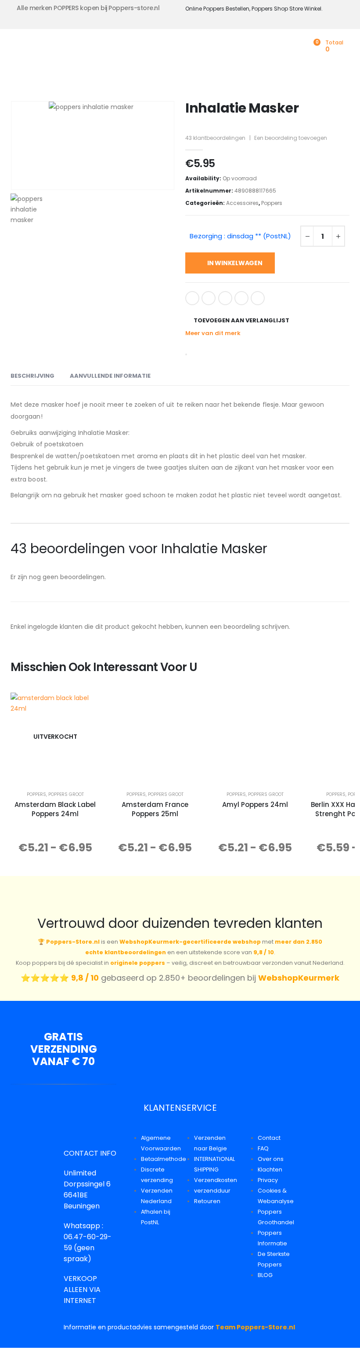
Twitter (209, 298)
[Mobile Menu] (17, 48)
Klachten (270, 1169)
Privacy (268, 1180)
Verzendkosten (215, 1180)
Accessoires (242, 203)
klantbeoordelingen (215, 138)
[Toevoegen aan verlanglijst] (87, 705)
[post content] (55, 737)
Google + (241, 298)
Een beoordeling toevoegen (290, 138)
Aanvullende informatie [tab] (110, 376)
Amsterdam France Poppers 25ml (155, 809)
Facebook (192, 298)
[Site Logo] (71, 48)
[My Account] (299, 46)
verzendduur (212, 1190)
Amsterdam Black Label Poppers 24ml (55, 809)
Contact (269, 1138)
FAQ (263, 1148)
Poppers (271, 203)
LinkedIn (225, 298)
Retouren (207, 1201)
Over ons (271, 1159)
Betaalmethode (163, 1159)
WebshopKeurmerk (298, 977)
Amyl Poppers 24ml (255, 804)
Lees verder (61, 771)
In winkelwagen (235, 263)
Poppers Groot (66, 794)
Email (258, 298)
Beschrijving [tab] (32, 376)
